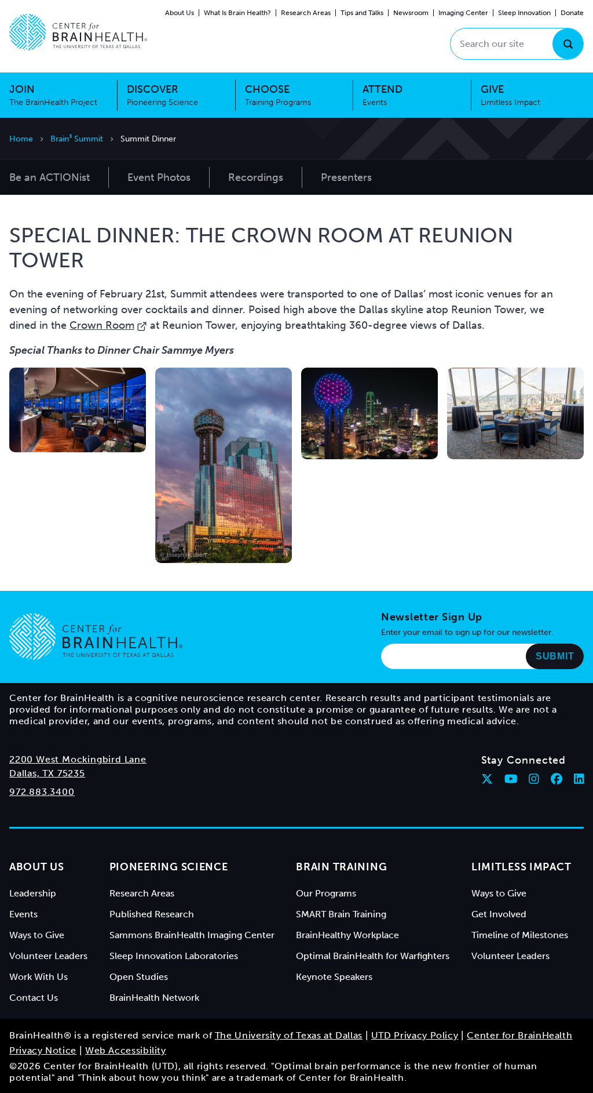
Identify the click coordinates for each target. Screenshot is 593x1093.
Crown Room (101, 325)
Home (21, 139)
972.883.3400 (42, 791)
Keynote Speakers (334, 976)
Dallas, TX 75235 (47, 773)
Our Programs (326, 893)
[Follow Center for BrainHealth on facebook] (556, 779)
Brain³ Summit (76, 139)
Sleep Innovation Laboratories (173, 955)
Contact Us (33, 997)
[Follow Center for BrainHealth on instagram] (534, 779)
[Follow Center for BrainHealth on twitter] (487, 779)
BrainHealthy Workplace (347, 935)
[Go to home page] (95, 636)
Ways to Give (36, 935)
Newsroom (411, 13)
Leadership (32, 893)
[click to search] (567, 43)
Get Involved (498, 914)
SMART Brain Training (341, 914)
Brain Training (341, 866)
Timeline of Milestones (519, 935)
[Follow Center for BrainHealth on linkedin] (579, 779)
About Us (179, 13)
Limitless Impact (521, 866)
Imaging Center (463, 13)
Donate (572, 13)
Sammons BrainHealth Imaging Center (191, 935)
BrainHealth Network (154, 997)
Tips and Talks (362, 13)
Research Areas (306, 13)
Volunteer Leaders (48, 955)
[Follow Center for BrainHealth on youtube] (511, 779)
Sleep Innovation (524, 13)
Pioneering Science (168, 866)
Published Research (151, 914)
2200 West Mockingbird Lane (78, 759)
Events (23, 914)
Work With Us (38, 976)
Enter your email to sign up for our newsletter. (467, 632)
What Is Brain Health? (237, 13)
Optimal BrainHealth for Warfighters (372, 955)
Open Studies (138, 976)
